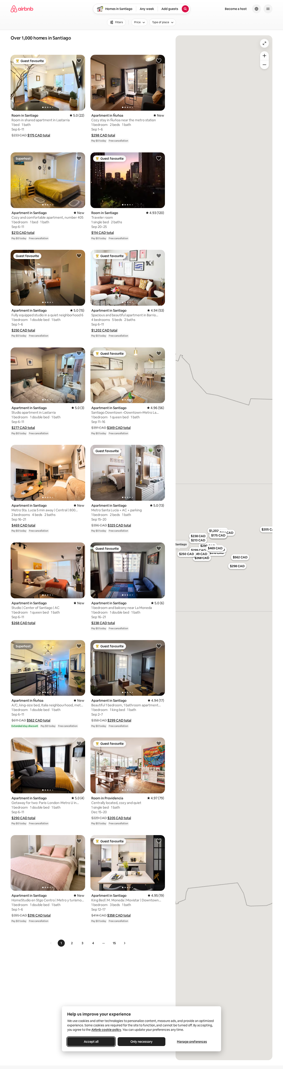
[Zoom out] (264, 64)
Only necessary (141, 1042)
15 (114, 943)
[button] (38, 135)
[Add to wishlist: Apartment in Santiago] (78, 158)
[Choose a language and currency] (256, 8)
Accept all (91, 1042)
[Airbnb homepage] (22, 9)
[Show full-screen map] (264, 43)
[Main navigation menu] (268, 8)
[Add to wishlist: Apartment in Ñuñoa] (158, 60)
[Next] (124, 943)
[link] (51, 943)
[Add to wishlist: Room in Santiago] (78, 60)
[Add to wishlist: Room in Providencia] (158, 743)
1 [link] (61, 943)
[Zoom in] (264, 55)
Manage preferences (192, 1042)
